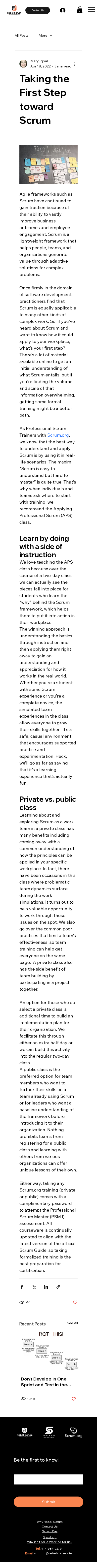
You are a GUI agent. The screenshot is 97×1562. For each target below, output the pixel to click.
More (43, 35)
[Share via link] (58, 1287)
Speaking (49, 1537)
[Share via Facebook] (21, 1287)
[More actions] (75, 64)
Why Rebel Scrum (50, 1522)
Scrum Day (49, 1531)
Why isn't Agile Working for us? (49, 1542)
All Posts (22, 35)
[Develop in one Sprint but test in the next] (48, 1351)
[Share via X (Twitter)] (34, 1287)
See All (72, 1323)
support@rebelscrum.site (53, 1553)
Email (19, 1469)
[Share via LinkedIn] (46, 1287)
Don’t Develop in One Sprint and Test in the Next (44, 1381)
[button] (80, 9)
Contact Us (50, 1526)
